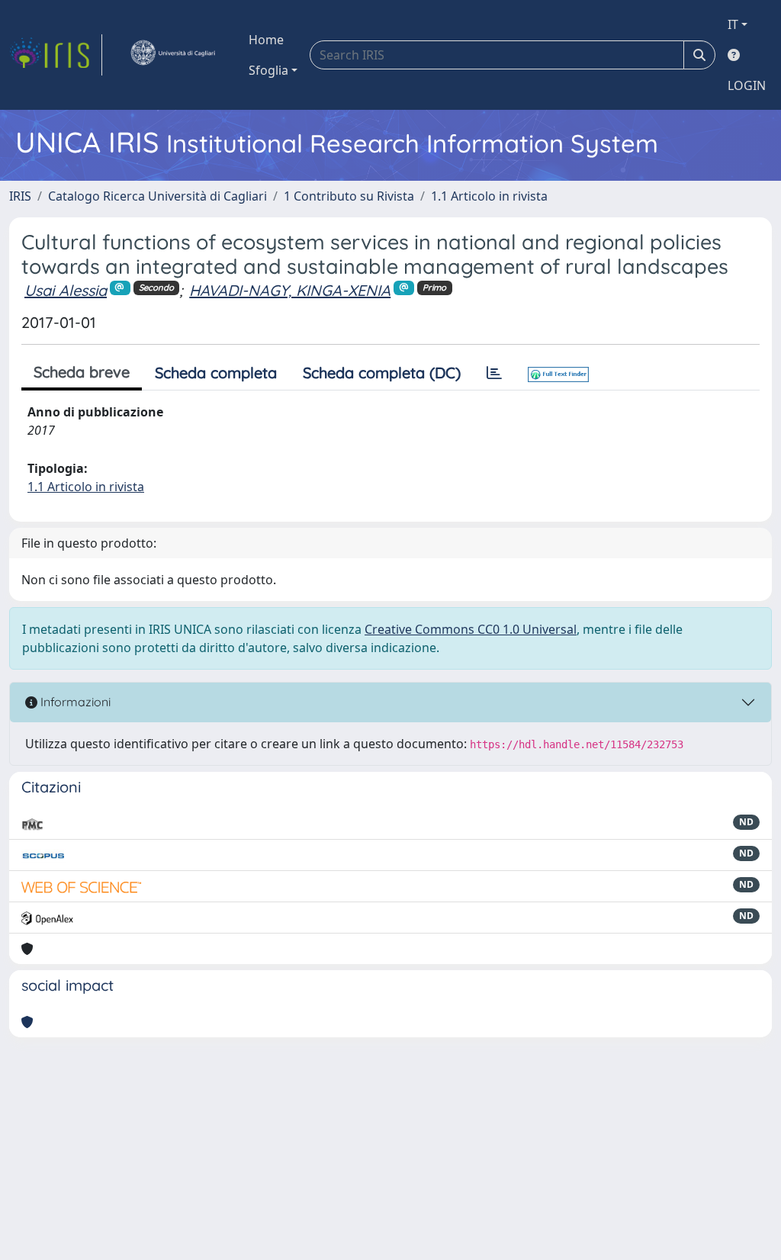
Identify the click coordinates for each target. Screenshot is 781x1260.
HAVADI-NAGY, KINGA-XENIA (289, 290)
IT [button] (733, 24)
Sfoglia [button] (268, 70)
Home (266, 39)
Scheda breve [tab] (82, 371)
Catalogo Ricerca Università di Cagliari (157, 196)
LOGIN (747, 85)
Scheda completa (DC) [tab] (382, 372)
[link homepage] (55, 55)
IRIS (20, 196)
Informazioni (74, 701)
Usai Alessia (65, 290)
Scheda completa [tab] (216, 372)
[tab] (494, 373)
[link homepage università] (172, 55)
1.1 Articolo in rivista (489, 196)
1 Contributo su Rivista (349, 196)
